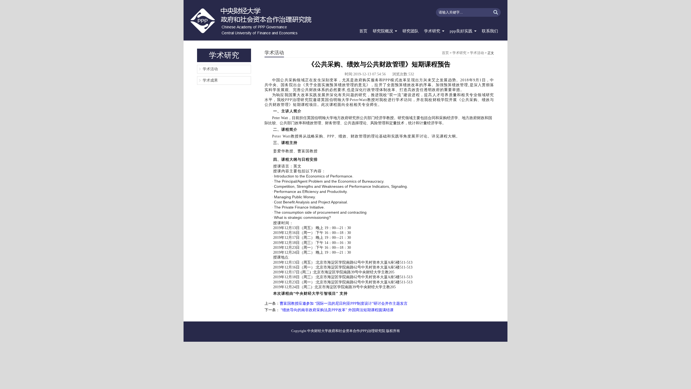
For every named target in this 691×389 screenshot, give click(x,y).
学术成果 (210, 80)
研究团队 (410, 31)
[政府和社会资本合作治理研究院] (254, 20)
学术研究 (432, 31)
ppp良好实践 (461, 31)
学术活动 (210, 69)
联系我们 (490, 31)
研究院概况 (383, 31)
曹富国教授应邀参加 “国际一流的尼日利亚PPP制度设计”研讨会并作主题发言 (344, 303)
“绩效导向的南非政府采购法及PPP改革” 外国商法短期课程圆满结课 (337, 310)
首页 (363, 31)
